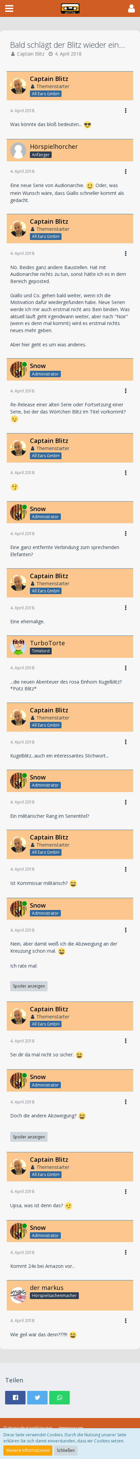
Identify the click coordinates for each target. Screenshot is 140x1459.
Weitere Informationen (28, 1450)
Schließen (66, 1450)
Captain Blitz (31, 53)
